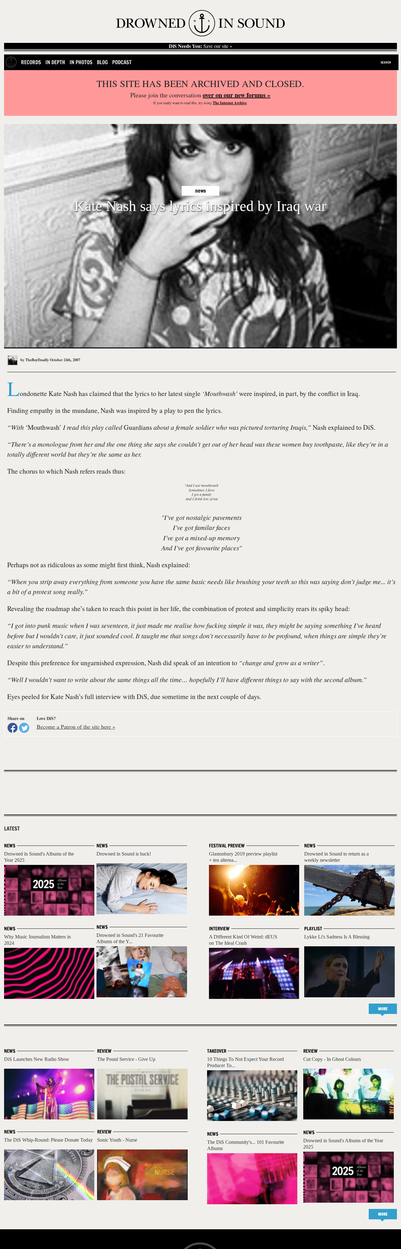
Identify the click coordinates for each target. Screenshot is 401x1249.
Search (386, 62)
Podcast (122, 62)
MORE (383, 1008)
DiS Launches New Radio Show (36, 1059)
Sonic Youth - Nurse (117, 1140)
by (34, 359)
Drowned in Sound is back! (123, 853)
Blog (102, 62)
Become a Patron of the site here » (76, 726)
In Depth (55, 62)
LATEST (12, 828)
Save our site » (200, 46)
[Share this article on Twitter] (24, 728)
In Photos (81, 62)
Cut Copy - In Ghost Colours (332, 1059)
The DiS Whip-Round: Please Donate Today (48, 1140)
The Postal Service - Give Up (126, 1059)
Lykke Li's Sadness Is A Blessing (337, 936)
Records (31, 62)
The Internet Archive (230, 102)
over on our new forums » (236, 95)
